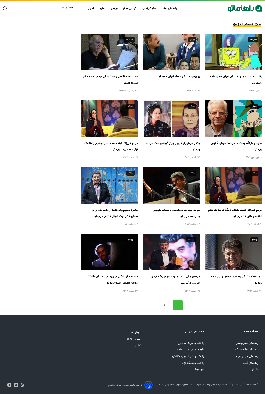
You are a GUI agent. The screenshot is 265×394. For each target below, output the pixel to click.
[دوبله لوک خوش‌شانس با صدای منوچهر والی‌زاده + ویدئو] (171, 185)
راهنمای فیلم (250, 363)
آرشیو (138, 345)
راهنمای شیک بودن (192, 363)
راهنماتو (70, 8)
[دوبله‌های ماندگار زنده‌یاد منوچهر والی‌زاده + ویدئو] (233, 252)
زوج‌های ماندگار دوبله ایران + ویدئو (179, 76)
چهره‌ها (199, 369)
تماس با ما (134, 339)
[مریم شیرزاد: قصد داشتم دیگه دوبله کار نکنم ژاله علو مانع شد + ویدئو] (233, 185)
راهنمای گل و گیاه (247, 356)
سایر (102, 8)
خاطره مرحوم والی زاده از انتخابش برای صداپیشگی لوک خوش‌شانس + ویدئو (115, 213)
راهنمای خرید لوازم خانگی (188, 356)
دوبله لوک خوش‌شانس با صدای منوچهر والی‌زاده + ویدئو (176, 213)
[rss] (22, 385)
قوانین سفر (130, 8)
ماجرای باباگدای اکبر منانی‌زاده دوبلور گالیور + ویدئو (235, 146)
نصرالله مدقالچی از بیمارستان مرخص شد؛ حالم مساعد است (110, 79)
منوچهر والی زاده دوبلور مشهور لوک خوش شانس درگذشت (175, 279)
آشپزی (254, 369)
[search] (5, 8)
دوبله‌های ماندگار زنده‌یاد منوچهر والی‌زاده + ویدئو (236, 279)
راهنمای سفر (170, 8)
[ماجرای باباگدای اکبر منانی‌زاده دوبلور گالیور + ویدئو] (233, 118)
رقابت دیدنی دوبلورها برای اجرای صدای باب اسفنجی (236, 79)
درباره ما (135, 332)
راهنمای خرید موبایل (191, 343)
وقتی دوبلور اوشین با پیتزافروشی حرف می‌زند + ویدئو (172, 146)
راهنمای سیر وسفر (247, 343)
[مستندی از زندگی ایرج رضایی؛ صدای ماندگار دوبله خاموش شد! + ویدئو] (109, 252)
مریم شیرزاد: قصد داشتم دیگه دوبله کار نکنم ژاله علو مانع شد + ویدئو (235, 213)
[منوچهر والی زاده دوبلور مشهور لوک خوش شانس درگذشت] (171, 252)
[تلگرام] (9, 385)
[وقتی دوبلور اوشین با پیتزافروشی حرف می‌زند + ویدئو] (171, 118)
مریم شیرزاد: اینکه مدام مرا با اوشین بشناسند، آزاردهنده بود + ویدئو (110, 146)
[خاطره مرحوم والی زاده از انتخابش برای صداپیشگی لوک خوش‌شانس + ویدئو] (109, 185)
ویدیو (114, 8)
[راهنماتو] (245, 8)
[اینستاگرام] (15, 385)
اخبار (91, 8)
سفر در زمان (149, 8)
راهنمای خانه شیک (246, 350)
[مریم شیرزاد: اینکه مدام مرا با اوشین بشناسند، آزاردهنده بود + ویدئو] (109, 118)
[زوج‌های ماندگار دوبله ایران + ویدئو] (171, 52)
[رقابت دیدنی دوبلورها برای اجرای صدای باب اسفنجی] (233, 52)
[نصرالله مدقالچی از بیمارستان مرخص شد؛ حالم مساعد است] (109, 52)
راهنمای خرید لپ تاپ (190, 350)
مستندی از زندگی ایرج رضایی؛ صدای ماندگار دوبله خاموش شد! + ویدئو (112, 279)
